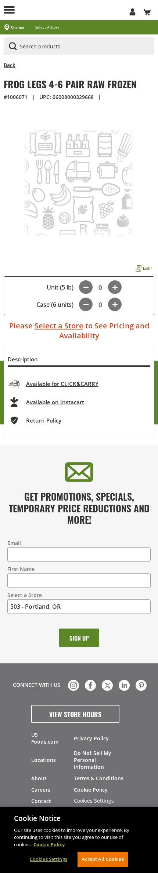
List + (148, 268)
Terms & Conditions (98, 778)
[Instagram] (73, 684)
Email (14, 542)
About (39, 778)
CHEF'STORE (79, 10)
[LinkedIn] (123, 684)
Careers (40, 789)
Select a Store (59, 326)
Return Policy (43, 420)
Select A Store (47, 27)
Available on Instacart (55, 402)
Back (9, 65)
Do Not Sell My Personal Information (92, 759)
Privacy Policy (91, 738)
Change (17, 27)
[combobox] (79, 46)
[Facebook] (89, 684)
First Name (21, 569)
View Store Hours (75, 713)
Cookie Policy (91, 789)
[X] (106, 684)
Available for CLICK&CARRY (62, 383)
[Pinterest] (140, 684)
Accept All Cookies (102, 859)
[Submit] (12, 46)
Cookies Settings (94, 801)
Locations (43, 759)
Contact (41, 801)
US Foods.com (44, 738)
